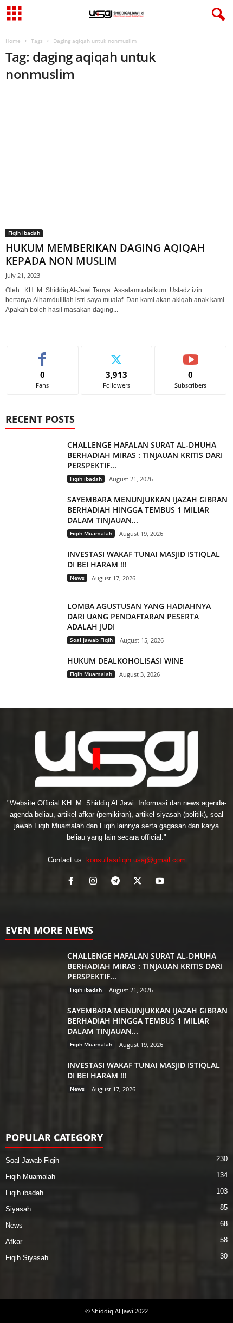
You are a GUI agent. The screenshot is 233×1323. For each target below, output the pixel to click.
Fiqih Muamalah (91, 533)
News (77, 577)
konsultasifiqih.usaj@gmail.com (136, 860)
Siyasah (18, 1209)
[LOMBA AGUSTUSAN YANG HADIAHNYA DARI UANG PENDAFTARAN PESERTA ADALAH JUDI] (32, 621)
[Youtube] (161, 882)
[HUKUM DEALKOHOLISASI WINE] (32, 676)
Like (42, 354)
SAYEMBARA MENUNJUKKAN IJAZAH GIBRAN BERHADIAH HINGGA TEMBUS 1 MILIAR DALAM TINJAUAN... (147, 509)
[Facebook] (73, 882)
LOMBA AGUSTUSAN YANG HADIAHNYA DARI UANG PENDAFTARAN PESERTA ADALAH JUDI (139, 616)
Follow (117, 354)
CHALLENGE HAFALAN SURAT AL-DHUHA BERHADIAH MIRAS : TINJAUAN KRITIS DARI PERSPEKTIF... (145, 455)
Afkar (13, 1241)
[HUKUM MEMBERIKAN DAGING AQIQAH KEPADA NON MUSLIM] (116, 165)
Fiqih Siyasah (26, 1258)
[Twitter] (140, 882)
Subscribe (190, 354)
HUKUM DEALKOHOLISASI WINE (125, 661)
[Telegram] (118, 882)
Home (13, 40)
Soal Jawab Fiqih (91, 640)
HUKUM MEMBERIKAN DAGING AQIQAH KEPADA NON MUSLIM (105, 254)
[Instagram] (96, 882)
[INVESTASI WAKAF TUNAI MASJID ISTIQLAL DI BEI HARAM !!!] (32, 569)
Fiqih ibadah (24, 233)
